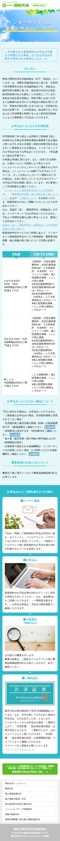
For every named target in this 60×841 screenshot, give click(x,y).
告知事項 (15, 434)
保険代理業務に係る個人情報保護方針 (22, 819)
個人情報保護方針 (13, 793)
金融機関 (34, 453)
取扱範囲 (50, 426)
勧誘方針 (9, 788)
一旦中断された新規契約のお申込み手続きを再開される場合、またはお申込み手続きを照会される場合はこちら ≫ (28, 55)
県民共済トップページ (15, 783)
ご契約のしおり (27, 198)
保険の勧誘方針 (12, 814)
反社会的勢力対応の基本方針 (18, 804)
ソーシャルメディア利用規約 (18, 809)
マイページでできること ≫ (19, 749)
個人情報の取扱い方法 (15, 798)
